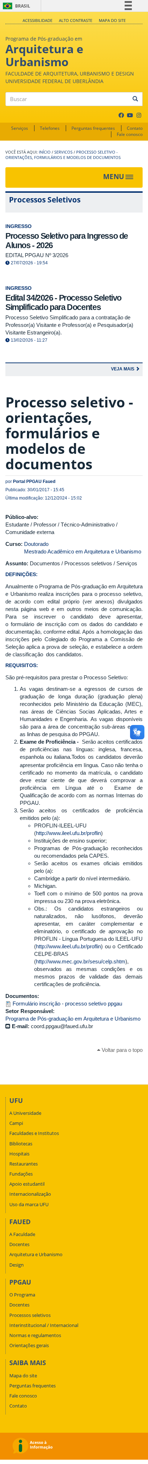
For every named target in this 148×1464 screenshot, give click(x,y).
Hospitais (19, 1153)
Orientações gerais (29, 1345)
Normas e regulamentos (35, 1335)
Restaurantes (23, 1163)
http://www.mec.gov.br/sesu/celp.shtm (80, 961)
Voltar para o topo (121, 1050)
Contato (135, 128)
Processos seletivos (30, 1315)
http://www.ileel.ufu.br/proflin (68, 833)
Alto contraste (75, 20)
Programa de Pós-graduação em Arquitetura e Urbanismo (72, 1019)
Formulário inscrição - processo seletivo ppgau (67, 1003)
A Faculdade (22, 1234)
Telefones (50, 128)
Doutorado (36, 544)
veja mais (123, 368)
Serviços (19, 128)
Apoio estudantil (27, 1184)
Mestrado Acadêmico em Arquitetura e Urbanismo (82, 551)
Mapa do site (112, 20)
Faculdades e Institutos (34, 1133)
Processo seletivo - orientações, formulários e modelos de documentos (63, 155)
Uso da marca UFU (28, 1204)
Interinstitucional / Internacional (43, 1325)
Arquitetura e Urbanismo (36, 1254)
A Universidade (25, 1113)
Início (45, 152)
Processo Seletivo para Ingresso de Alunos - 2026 (66, 240)
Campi (16, 1123)
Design (16, 1265)
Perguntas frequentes (93, 128)
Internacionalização (30, 1194)
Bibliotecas (20, 1143)
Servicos (63, 152)
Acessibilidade (37, 20)
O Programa (22, 1294)
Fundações (21, 1174)
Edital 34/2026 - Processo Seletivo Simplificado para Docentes (63, 302)
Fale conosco (130, 134)
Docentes (19, 1244)
